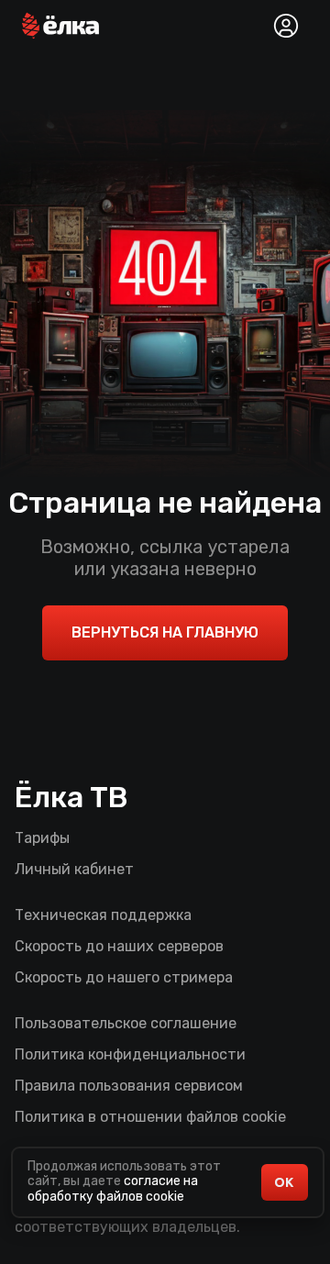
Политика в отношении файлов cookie (150, 1116)
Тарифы (42, 838)
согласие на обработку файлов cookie (113, 1188)
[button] (60, 25)
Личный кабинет (74, 869)
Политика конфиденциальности (130, 1054)
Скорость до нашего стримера (124, 977)
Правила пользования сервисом (129, 1085)
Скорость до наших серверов (119, 946)
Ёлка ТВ (71, 797)
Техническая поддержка (103, 915)
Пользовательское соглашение (125, 1023)
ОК (283, 1182)
